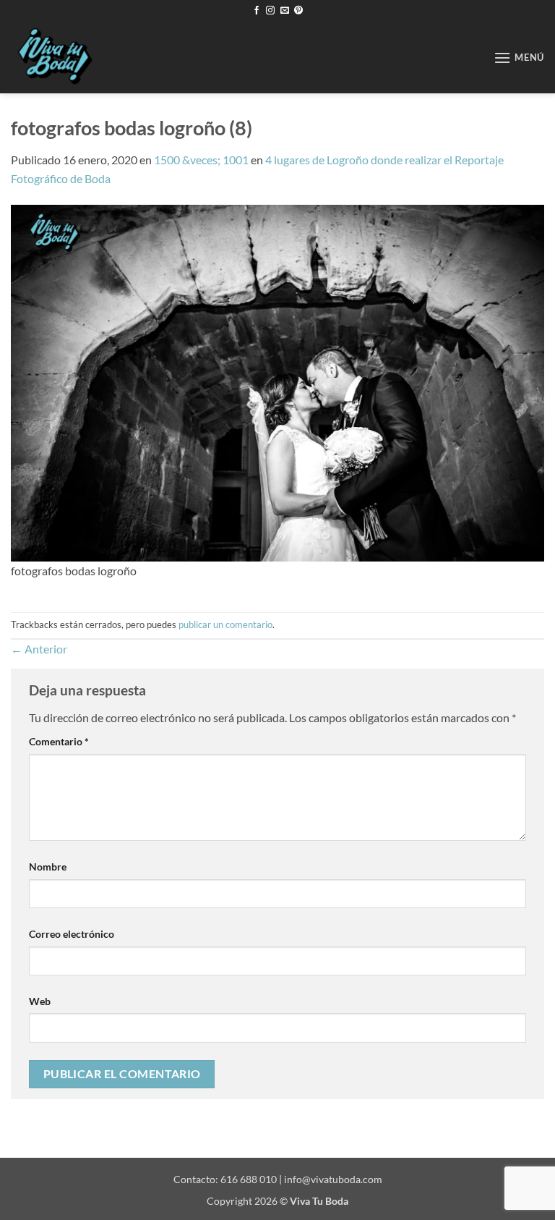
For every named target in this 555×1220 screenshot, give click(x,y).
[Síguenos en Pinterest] (298, 11)
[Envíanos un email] (284, 11)
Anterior (39, 649)
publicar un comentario (225, 624)
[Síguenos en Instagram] (270, 11)
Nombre (47, 866)
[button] (519, 57)
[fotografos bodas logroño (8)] (277, 381)
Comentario (59, 741)
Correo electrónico (71, 934)
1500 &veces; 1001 (201, 159)
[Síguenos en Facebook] (256, 11)
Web (40, 1001)
